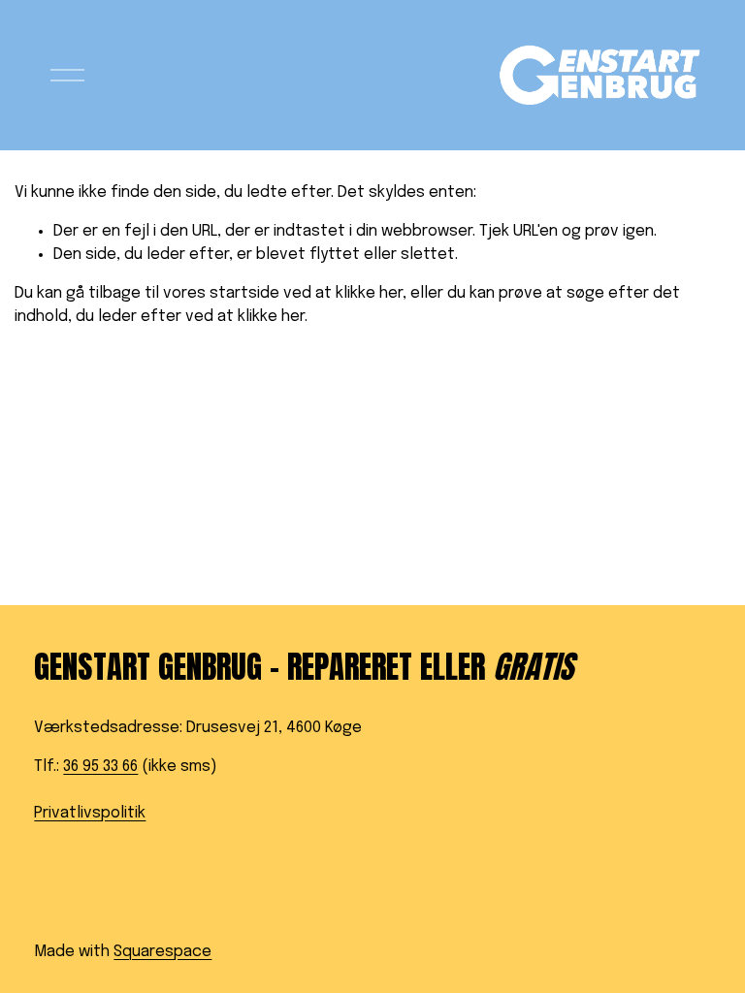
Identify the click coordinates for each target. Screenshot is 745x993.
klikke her (369, 293)
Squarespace (162, 952)
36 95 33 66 (100, 766)
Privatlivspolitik (90, 813)
